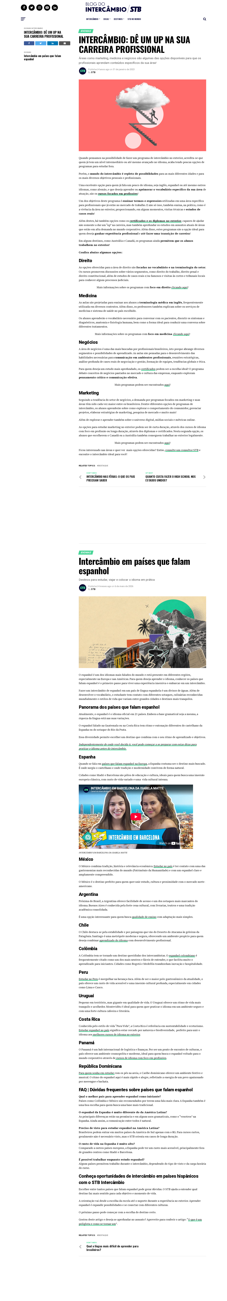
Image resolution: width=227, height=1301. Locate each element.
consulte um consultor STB (181, 450)
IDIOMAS (27, 28)
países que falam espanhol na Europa (124, 763)
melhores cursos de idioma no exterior (116, 1034)
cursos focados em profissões (118, 193)
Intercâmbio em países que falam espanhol (42, 57)
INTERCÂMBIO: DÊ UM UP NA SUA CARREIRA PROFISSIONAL (43, 34)
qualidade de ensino (144, 917)
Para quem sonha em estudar (97, 1073)
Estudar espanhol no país (94, 1030)
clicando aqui (179, 287)
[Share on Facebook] (29, 43)
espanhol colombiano (182, 955)
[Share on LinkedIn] (52, 43)
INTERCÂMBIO (92, 19)
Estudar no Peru (88, 979)
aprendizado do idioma (113, 940)
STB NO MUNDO (134, 19)
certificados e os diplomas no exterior (155, 221)
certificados (148, 369)
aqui (167, 384)
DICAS (106, 19)
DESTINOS (118, 19)
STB (93, 72)
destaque (103, 466)
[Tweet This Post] (40, 43)
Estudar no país (163, 866)
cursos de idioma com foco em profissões (141, 1058)
